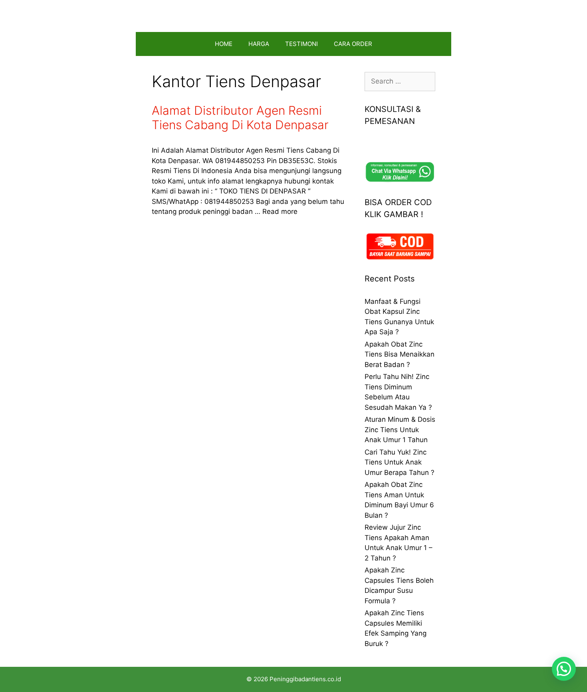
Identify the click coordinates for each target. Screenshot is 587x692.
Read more (279, 211)
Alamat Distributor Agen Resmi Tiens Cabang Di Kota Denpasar (240, 117)
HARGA (258, 44)
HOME (223, 44)
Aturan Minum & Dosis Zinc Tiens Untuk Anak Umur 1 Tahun (400, 429)
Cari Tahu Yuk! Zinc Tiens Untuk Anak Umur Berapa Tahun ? (399, 462)
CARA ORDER (353, 44)
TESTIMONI (301, 44)
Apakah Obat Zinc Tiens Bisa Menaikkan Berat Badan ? (399, 354)
